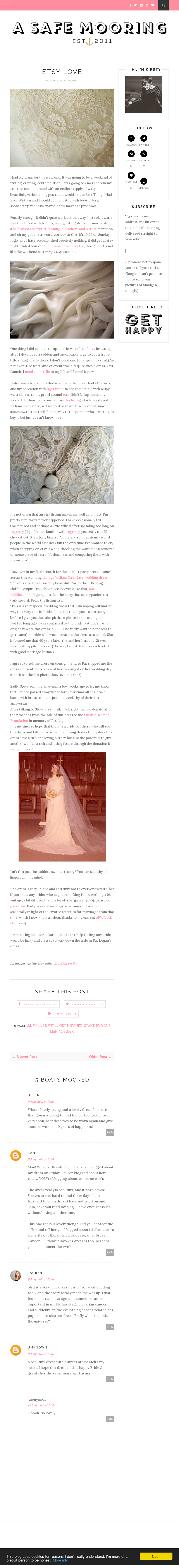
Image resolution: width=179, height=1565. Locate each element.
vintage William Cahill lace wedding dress (75, 577)
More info (60, 1560)
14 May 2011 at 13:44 (41, 1405)
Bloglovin (131, 185)
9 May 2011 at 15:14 (41, 1159)
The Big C (66, 1031)
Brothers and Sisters (80, 229)
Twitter (144, 144)
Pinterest (144, 163)
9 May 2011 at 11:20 (41, 1102)
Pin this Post (65, 1014)
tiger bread (55, 389)
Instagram (131, 163)
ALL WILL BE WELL (42, 1025)
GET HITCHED (71, 1025)
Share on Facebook (40, 1004)
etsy (92, 349)
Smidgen (144, 187)
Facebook (131, 144)
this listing (73, 400)
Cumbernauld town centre (63, 246)
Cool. (156, 1556)
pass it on (17, 906)
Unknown (37, 1347)
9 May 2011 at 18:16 (41, 1279)
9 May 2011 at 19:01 (41, 1354)
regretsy (17, 532)
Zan (31, 1153)
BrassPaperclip (65, 963)
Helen (34, 1095)
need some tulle (37, 372)
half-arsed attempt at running (36, 229)
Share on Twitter (88, 1004)
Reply (110, 1132)
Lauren (35, 1273)
